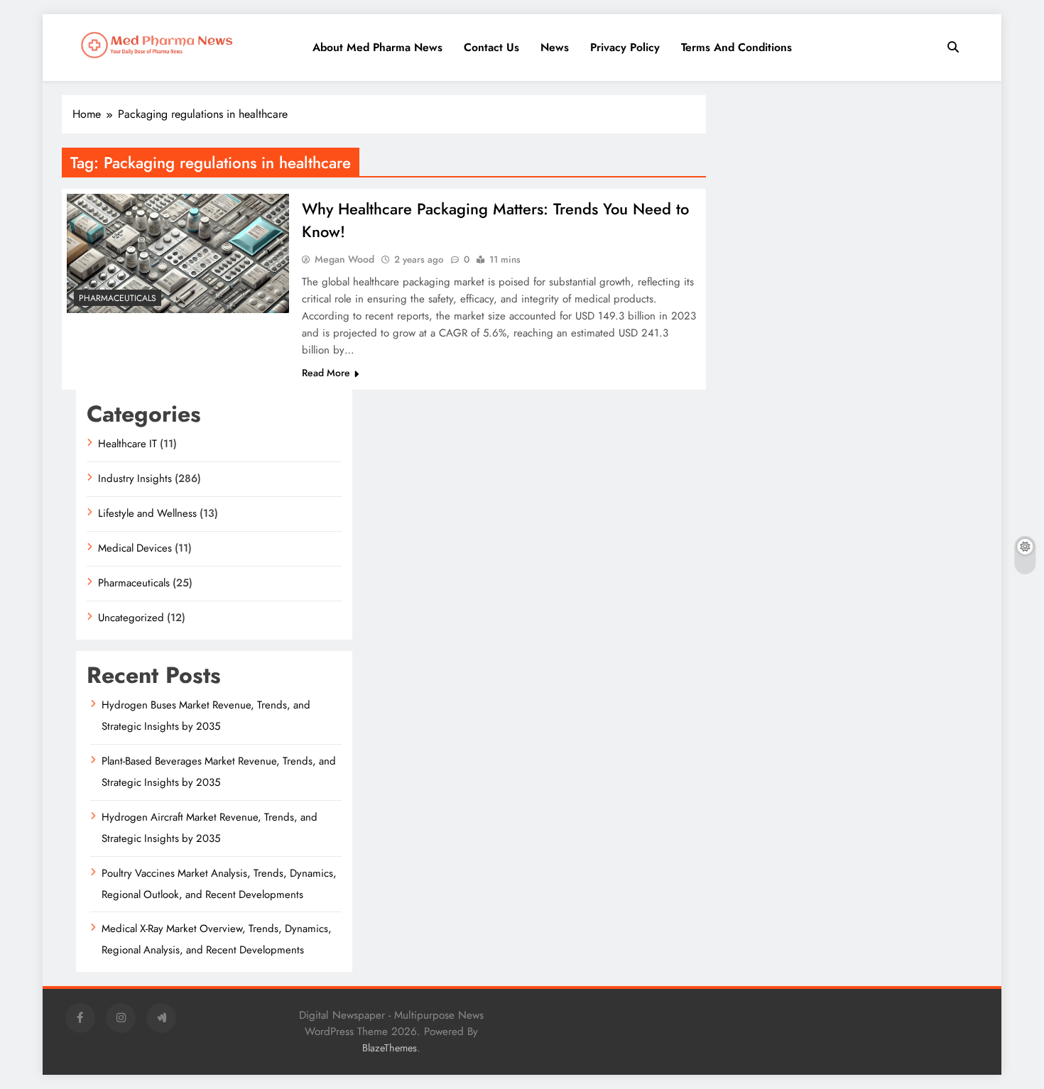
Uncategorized (131, 617)
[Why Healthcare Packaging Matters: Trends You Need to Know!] (178, 253)
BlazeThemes (389, 1048)
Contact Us (491, 47)
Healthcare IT (127, 444)
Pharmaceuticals (117, 298)
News (554, 47)
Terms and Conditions (736, 47)
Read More (326, 373)
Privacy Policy (625, 47)
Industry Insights (135, 478)
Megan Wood (344, 259)
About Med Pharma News (377, 47)
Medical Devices (135, 548)
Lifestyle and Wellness (147, 513)
